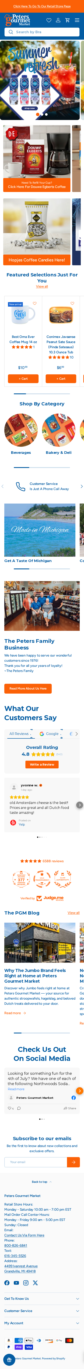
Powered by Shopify (53, 1358)
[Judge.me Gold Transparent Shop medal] (21, 879)
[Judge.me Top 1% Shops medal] (63, 879)
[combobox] (42, 32)
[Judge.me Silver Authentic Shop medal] (42, 879)
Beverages (21, 452)
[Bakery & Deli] (58, 430)
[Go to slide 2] (42, 114)
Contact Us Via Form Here (24, 1235)
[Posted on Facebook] (73, 1097)
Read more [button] (16, 1089)
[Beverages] (21, 430)
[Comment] (18, 1109)
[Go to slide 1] (37, 114)
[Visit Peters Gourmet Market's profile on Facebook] (12, 1097)
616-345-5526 (15, 1256)
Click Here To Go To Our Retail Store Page (41, 6)
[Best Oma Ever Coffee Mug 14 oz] (23, 315)
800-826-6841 (15, 1245)
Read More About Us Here (28, 688)
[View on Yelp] (14, 787)
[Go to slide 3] (46, 114)
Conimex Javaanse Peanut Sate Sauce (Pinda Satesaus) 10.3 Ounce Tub (61, 344)
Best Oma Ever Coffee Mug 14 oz (23, 339)
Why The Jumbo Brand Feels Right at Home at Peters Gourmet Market (35, 976)
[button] (67, 20)
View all (42, 286)
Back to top (40, 1182)
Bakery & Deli (59, 452)
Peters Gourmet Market (27, 1358)
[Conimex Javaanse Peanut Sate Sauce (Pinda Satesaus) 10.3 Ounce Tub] (61, 315)
